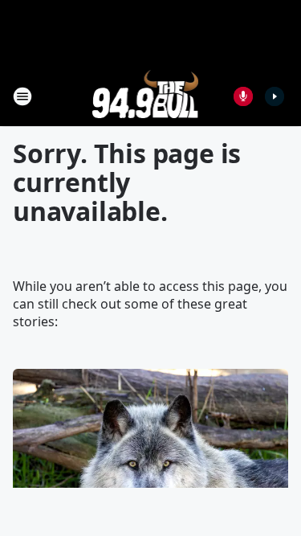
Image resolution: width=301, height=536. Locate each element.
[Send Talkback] (243, 96)
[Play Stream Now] (274, 96)
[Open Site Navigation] (22, 96)
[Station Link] (145, 96)
